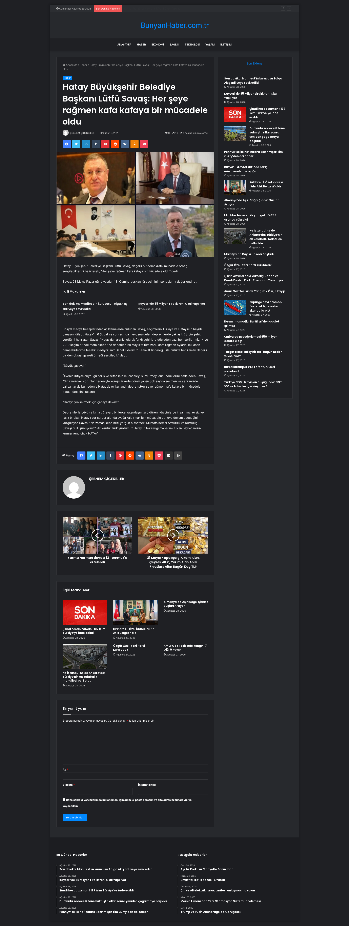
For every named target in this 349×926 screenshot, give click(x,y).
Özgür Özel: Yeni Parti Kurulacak (129, 648)
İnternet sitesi (147, 784)
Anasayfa (124, 44)
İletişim (226, 44)
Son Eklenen (255, 63)
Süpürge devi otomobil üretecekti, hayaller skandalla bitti (266, 306)
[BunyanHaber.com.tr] (174, 25)
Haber (141, 44)
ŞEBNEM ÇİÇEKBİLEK (82, 132)
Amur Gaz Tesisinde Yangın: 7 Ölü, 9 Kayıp (185, 648)
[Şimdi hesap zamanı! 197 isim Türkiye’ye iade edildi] (85, 612)
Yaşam (210, 44)
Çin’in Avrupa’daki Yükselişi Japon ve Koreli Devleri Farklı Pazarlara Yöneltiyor (253, 278)
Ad (65, 769)
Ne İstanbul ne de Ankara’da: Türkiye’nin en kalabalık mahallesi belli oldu (84, 677)
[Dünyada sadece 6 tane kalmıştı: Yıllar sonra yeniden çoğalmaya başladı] (235, 133)
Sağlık (174, 44)
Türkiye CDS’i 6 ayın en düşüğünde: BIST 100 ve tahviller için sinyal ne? (253, 384)
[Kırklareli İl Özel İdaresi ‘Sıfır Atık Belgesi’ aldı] (135, 612)
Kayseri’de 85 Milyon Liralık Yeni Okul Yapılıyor (171, 304)
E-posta (69, 784)
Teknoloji (192, 44)
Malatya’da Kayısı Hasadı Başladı (249, 254)
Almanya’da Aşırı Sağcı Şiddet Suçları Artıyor (186, 604)
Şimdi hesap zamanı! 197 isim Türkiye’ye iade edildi (155, 8)
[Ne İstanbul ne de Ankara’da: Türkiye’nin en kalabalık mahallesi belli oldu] (85, 656)
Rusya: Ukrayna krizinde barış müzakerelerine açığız (245, 169)
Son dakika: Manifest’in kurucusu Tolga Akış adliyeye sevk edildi (253, 80)
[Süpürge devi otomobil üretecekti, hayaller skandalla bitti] (235, 307)
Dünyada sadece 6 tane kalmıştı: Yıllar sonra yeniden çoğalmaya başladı (267, 134)
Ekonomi (157, 44)
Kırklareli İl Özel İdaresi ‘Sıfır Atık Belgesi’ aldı (133, 631)
